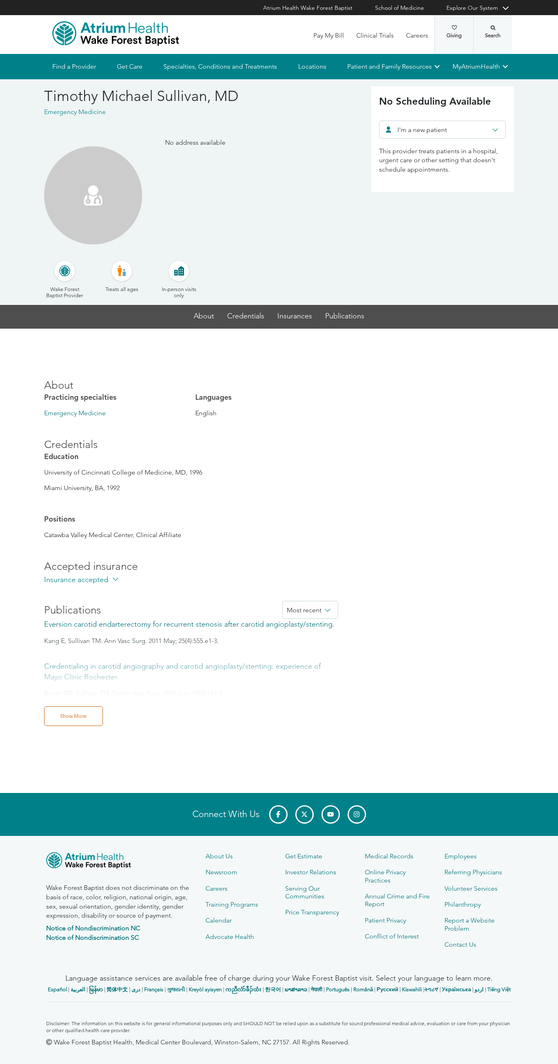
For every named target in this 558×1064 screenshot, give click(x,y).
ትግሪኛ (431, 989)
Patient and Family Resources (389, 66)
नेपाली (316, 989)
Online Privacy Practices (385, 876)
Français (153, 989)
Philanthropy (462, 904)
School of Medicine (399, 7)
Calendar (218, 920)
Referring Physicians (473, 872)
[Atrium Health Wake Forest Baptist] (115, 33)
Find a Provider (74, 66)
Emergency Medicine (75, 413)
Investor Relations (310, 872)
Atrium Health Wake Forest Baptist (308, 7)
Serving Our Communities (304, 892)
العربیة (78, 989)
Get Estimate (303, 856)
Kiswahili (412, 989)
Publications (344, 316)
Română (363, 989)
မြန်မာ (96, 989)
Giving (454, 35)
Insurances (294, 316)
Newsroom (221, 872)
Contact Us (460, 944)
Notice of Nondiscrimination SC (92, 937)
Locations (312, 66)
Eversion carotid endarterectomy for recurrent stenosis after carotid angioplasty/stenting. (189, 624)
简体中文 (117, 989)
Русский (387, 989)
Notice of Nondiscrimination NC (93, 928)
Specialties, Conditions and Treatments (220, 66)
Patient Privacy (385, 920)
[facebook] (278, 814)
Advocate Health (229, 937)
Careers (417, 35)
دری (136, 989)
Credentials (245, 316)
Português (338, 989)
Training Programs (231, 904)
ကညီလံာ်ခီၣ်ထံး (243, 989)
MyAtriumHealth (476, 66)
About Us (219, 856)
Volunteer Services (471, 888)
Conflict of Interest (392, 936)
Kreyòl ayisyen (205, 989)
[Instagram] (357, 814)
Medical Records (389, 856)
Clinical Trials (375, 35)
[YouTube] (330, 814)
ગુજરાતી (176, 989)
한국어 (273, 989)
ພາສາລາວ (296, 989)
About (204, 316)
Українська (456, 989)
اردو (479, 989)
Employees (460, 856)
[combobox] (442, 130)
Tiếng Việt (499, 989)
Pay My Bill (328, 35)
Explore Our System (472, 7)
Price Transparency (312, 912)
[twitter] (304, 814)
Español (57, 989)
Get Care (130, 66)
